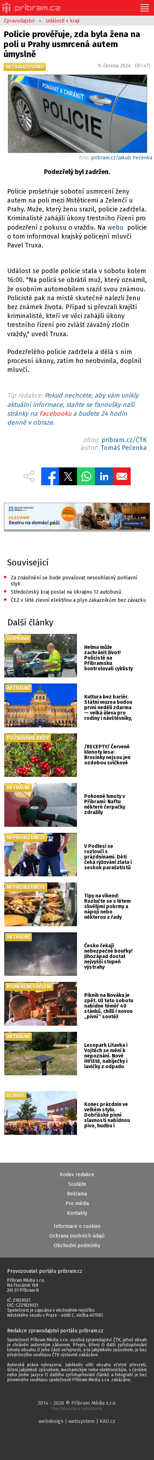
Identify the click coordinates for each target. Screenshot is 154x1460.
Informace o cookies (77, 1226)
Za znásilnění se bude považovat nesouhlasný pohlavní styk (70, 580)
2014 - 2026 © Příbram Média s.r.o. (77, 1405)
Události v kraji (63, 21)
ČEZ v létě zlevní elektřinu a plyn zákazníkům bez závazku (75, 600)
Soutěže (77, 1184)
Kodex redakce (77, 1175)
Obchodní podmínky (77, 1246)
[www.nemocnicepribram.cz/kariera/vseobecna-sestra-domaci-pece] (77, 517)
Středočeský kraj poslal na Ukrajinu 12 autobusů (62, 592)
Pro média (77, 1203)
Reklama (77, 1194)
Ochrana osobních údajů (77, 1236)
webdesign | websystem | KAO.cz (77, 1421)
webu (115, 227)
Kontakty (77, 1213)
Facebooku (55, 413)
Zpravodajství (19, 21)
